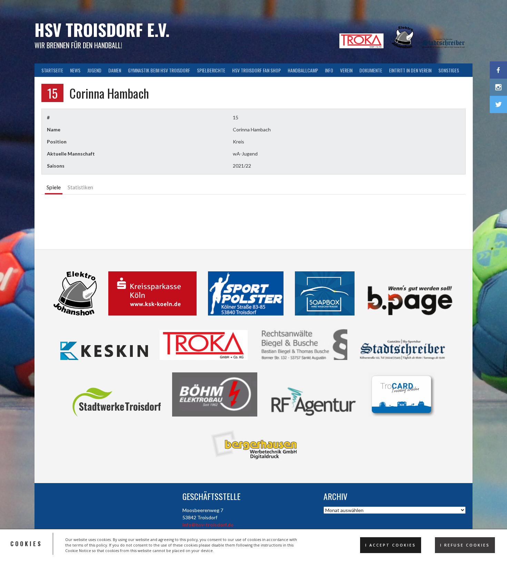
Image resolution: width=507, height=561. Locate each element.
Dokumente (370, 70)
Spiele (54, 187)
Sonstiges (448, 70)
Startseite (52, 70)
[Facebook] (498, 70)
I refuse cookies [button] (465, 545)
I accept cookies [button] (390, 545)
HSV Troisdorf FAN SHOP (256, 70)
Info (329, 70)
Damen (114, 70)
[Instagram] (498, 87)
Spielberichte (211, 70)
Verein (346, 70)
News (75, 70)
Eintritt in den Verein (410, 70)
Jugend (94, 70)
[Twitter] (498, 104)
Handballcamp (303, 70)
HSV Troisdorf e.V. (102, 29)
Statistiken (80, 187)
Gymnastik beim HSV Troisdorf (159, 70)
